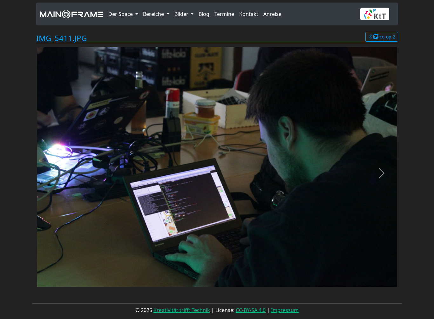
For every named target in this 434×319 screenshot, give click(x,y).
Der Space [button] (121, 13)
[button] (377, 14)
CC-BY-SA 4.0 (251, 310)
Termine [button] (224, 13)
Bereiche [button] (154, 13)
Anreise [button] (272, 13)
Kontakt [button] (248, 13)
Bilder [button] (182, 13)
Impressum (285, 310)
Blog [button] (204, 13)
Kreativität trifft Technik (181, 310)
